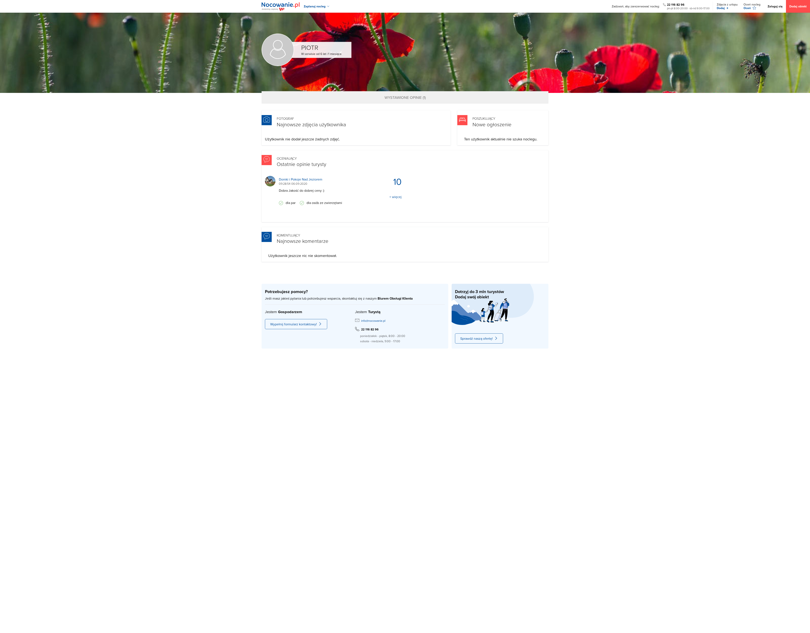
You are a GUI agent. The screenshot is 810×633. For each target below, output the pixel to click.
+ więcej (395, 196)
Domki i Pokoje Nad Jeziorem (300, 179)
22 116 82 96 (675, 5)
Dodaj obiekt (798, 6)
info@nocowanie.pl (373, 321)
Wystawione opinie (405, 97)
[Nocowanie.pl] (281, 6)
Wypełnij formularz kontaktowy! (293, 324)
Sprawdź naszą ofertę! (476, 338)
